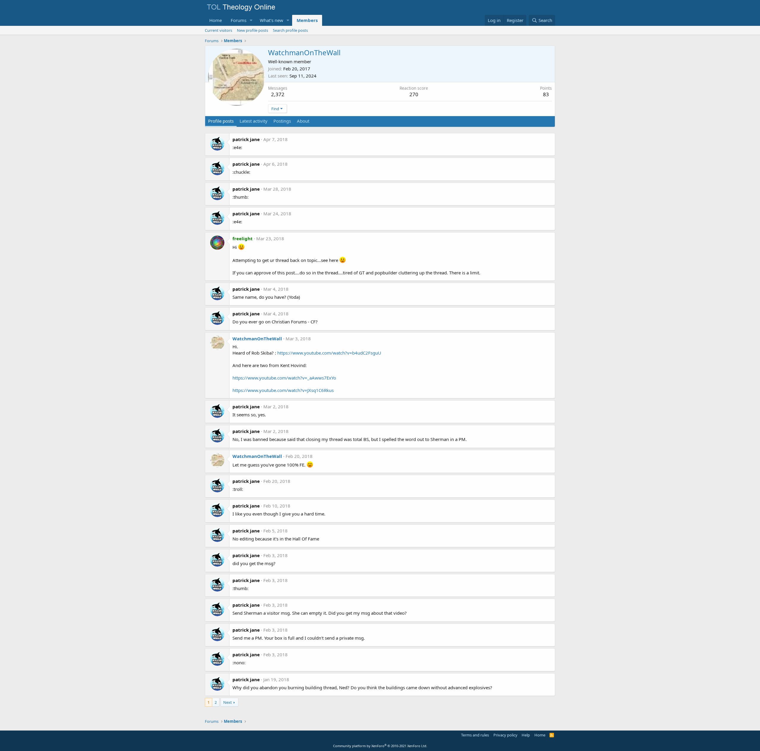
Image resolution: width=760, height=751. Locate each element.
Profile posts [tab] (221, 121)
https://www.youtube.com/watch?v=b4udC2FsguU (329, 353)
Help (526, 735)
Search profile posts (290, 30)
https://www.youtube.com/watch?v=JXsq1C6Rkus (283, 390)
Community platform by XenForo (380, 746)
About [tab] (303, 121)
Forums (238, 20)
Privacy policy (505, 735)
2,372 (277, 94)
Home (215, 20)
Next (227, 702)
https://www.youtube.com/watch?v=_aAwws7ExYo (284, 378)
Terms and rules (475, 735)
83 (546, 94)
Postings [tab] (282, 121)
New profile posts (252, 30)
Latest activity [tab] (253, 121)
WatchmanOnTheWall (257, 338)
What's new (271, 20)
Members (307, 20)
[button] (251, 20)
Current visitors (218, 30)
